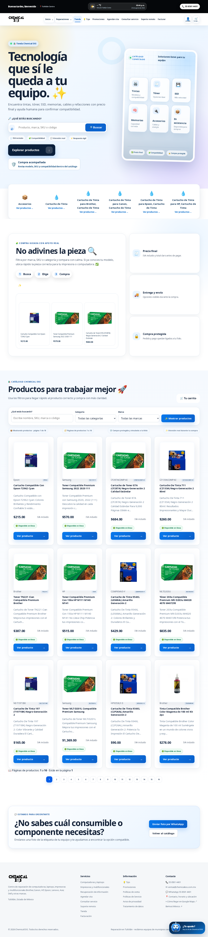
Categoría (79, 412)
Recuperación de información (94, 891)
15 (152, 779)
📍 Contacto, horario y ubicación (181, 896)
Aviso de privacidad (132, 901)
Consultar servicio (130, 19)
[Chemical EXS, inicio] (17, 19)
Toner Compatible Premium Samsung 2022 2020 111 (78, 487)
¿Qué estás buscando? (21, 411)
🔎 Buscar (95, 127)
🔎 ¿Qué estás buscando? (24, 118)
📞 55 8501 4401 (190, 6)
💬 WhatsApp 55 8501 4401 (178, 891)
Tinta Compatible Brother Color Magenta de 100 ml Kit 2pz (176, 711)
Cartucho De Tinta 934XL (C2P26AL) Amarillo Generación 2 (125, 711)
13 (137, 779)
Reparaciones (64, 19)
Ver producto (31, 535)
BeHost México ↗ (174, 906)
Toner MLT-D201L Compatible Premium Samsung (79, 710)
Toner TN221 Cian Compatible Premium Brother (26, 600)
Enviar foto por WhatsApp (168, 824)
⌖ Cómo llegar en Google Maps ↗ (181, 901)
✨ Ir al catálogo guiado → (35, 285)
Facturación (86, 916)
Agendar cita (113, 19)
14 (144, 779)
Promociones (98, 19)
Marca (121, 412)
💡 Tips (86, 19)
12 (130, 779)
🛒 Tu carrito (188, 398)
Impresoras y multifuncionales (94, 887)
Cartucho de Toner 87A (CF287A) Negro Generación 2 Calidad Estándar (128, 488)
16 (159, 779)
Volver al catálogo (163, 833)
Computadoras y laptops (92, 882)
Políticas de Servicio (132, 896)
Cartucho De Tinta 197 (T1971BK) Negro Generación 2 (30, 711)
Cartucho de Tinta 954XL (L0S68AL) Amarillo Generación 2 (125, 600)
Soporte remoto (148, 19)
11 (122, 779)
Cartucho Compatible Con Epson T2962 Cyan (28, 487)
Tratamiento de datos (133, 906)
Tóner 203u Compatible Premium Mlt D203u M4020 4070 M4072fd (176, 600)
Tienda (77, 19)
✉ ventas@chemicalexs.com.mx (181, 887)
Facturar (162, 19)
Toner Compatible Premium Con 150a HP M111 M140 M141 (78, 600)
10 (115, 779)
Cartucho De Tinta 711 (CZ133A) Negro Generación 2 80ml (177, 488)
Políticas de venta (131, 891)
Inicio (49, 19)
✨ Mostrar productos (178, 418)
